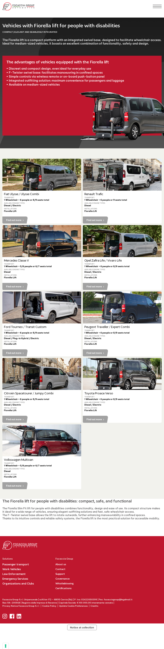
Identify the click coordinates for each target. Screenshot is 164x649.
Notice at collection (82, 627)
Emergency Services (15, 578)
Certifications (63, 588)
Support (60, 573)
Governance (62, 578)
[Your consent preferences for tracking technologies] (6, 646)
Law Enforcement (13, 574)
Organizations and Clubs (18, 583)
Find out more (13, 220)
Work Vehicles (11, 569)
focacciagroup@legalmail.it (118, 599)
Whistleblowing (64, 583)
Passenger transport (15, 564)
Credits (94, 606)
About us (60, 564)
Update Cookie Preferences (73, 606)
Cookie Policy (49, 606)
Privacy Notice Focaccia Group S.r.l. (21, 606)
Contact (60, 569)
